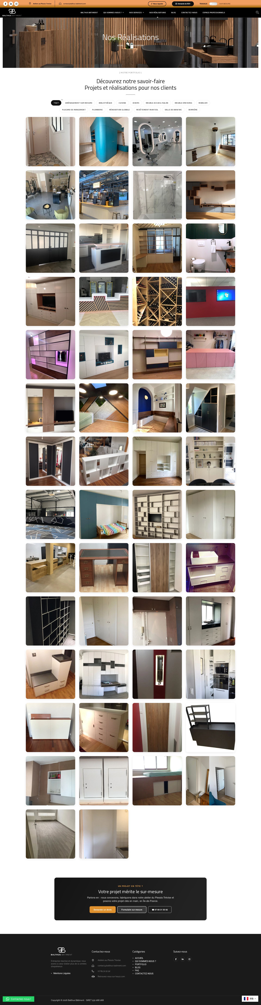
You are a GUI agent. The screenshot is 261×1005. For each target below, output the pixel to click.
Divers (137, 102)
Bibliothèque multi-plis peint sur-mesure (209, 481)
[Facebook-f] (5, 4)
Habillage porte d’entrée (156, 747)
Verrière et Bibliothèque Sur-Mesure (155, 267)
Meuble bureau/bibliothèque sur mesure (103, 694)
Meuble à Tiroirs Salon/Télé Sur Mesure (48, 318)
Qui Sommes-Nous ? (112, 12)
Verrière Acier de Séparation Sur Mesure (48, 268)
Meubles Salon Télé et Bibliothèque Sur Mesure (210, 212)
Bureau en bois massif (101, 588)
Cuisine (123, 102)
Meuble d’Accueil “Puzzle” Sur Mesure (210, 318)
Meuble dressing (184, 102)
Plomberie (98, 109)
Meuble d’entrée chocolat (156, 640)
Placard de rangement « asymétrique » (101, 640)
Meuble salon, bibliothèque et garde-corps (101, 478)
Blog (173, 12)
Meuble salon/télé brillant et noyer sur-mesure (47, 426)
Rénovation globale (120, 109)
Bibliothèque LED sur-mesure (48, 375)
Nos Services (135, 12)
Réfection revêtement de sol (50, 854)
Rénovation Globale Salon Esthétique (156, 157)
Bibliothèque (106, 102)
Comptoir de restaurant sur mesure (49, 588)
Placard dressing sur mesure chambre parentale (207, 531)
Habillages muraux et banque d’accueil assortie (103, 427)
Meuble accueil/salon (158, 102)
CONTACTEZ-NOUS (144, 973)
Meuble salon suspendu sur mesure (155, 373)
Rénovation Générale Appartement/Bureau (48, 160)
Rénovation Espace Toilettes (206, 267)
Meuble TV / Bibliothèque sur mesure (157, 535)
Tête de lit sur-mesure (48, 748)
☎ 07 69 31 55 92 (160, 909)
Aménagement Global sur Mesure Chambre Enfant (103, 157)
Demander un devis (103, 909)
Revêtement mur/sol (148, 109)
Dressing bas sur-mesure (103, 745)
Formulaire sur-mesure (131, 909)
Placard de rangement (75, 109)
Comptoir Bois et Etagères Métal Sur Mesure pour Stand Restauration (99, 213)
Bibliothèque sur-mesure (50, 642)
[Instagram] (16, 4)
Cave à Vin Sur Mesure (154, 322)
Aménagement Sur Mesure (79, 102)
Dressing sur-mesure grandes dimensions (153, 480)
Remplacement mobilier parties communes (155, 694)
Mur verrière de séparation (43, 535)
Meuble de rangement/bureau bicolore (206, 638)
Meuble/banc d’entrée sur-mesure (48, 693)
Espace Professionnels (214, 12)
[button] (18, 999)
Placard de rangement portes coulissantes (154, 588)
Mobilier (204, 102)
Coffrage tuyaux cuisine (49, 801)
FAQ (137, 970)
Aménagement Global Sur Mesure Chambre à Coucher (210, 160)
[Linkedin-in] (11, 4)
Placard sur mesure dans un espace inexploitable (210, 428)
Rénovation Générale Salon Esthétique (47, 215)
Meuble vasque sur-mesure (206, 586)
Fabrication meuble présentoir (206, 748)
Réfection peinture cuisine (99, 854)
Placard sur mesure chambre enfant (99, 533)
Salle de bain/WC (174, 109)
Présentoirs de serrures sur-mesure (102, 801)
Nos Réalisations (157, 12)
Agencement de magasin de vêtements (209, 373)
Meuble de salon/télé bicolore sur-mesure (100, 373)
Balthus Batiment (89, 12)
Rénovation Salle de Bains (157, 216)
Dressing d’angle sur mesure (46, 480)
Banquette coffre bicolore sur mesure (157, 428)
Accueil (120, 45)
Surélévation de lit (151, 801)
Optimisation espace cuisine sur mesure (207, 694)
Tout (57, 102)
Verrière (194, 109)
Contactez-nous (189, 12)
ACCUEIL (139, 958)
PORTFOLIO (140, 964)
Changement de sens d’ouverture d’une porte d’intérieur (209, 801)
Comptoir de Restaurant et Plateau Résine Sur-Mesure (102, 321)
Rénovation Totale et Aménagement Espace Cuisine (101, 266)
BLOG (137, 967)
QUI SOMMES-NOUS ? (145, 961)
